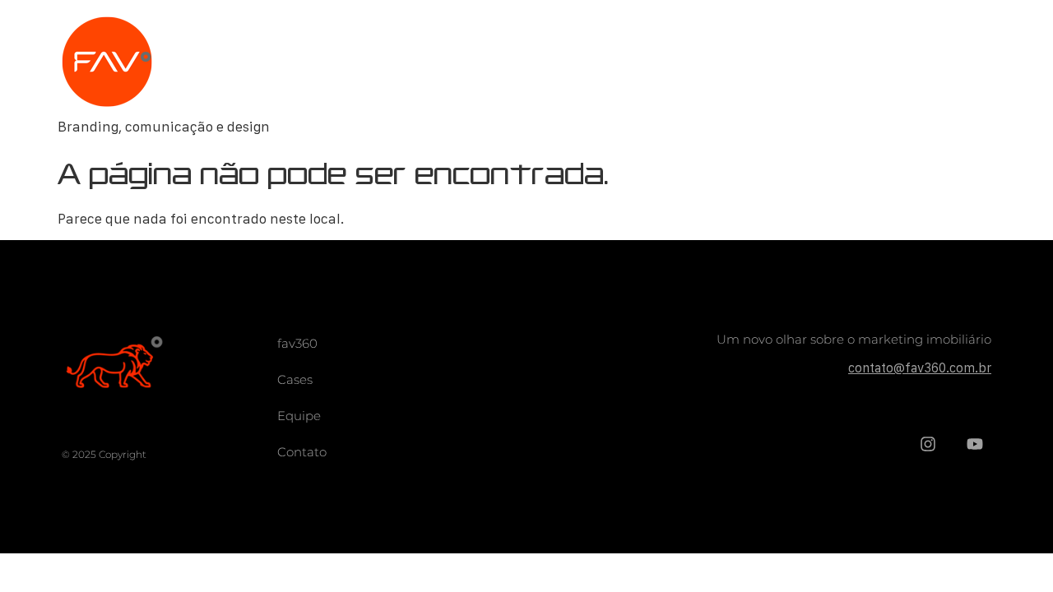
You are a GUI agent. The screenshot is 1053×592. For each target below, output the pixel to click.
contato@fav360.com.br (919, 367)
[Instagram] (928, 444)
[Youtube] (974, 444)
